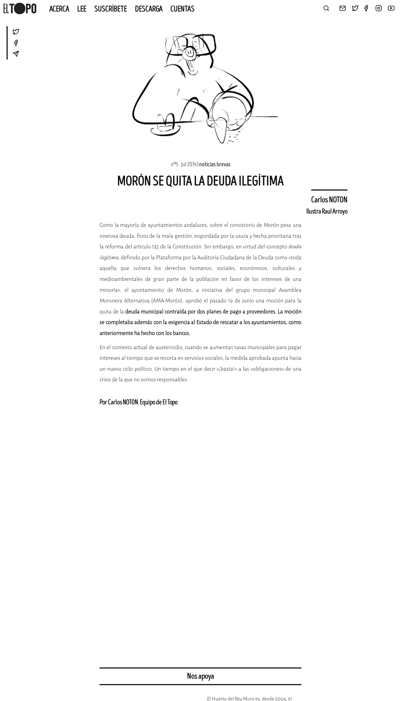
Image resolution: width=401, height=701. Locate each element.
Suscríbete (110, 9)
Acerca (59, 9)
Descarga (149, 9)
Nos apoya (200, 676)
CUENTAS (182, 9)
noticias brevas (215, 164)
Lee (81, 9)
